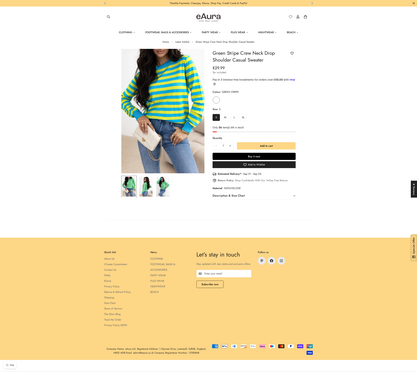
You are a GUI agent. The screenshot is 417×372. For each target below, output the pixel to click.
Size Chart (109, 303)
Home (166, 42)
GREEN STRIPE (216, 100)
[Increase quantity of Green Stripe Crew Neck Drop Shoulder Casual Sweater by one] (230, 145)
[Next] (312, 3)
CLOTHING (125, 32)
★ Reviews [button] (414, 189)
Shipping (109, 297)
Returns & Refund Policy (117, 292)
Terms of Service (113, 308)
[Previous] (105, 3)
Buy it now (254, 156)
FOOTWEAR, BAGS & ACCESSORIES (167, 32)
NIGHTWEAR (266, 32)
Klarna (107, 281)
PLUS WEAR (238, 32)
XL (244, 118)
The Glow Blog (112, 314)
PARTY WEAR (210, 32)
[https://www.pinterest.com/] (262, 261)
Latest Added (182, 42)
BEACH (291, 32)
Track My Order (112, 320)
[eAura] (208, 17)
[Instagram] (281, 261)
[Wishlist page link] (290, 16)
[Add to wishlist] (292, 53)
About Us (109, 259)
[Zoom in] (197, 55)
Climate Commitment (115, 264)
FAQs (107, 275)
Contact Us (110, 270)
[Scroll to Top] (410, 354)
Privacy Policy (112, 286)
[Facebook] (271, 261)
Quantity (217, 138)
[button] (305, 17)
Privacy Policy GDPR (115, 325)
